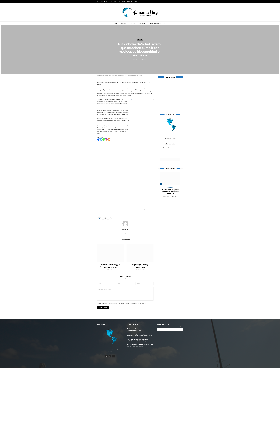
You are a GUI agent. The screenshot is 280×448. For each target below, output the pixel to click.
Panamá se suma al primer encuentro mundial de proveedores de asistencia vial (140, 266)
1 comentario (174, 196)
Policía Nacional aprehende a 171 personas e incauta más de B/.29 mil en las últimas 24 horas (110, 266)
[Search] (164, 23)
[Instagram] (106, 139)
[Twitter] (90, 89)
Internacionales (155, 23)
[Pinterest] (90, 93)
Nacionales (140, 39)
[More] (109, 139)
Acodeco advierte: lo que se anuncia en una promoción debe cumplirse (124, 1)
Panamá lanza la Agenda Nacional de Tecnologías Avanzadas (170, 192)
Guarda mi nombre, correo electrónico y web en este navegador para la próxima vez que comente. (122, 303)
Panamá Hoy (103, 365)
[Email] (90, 96)
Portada (99, 75)
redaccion (136, 59)
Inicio (115, 23)
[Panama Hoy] (140, 12)
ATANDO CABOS (170, 101)
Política (132, 23)
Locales (123, 23)
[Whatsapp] (103, 139)
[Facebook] (90, 85)
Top (182, 365)
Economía (142, 23)
